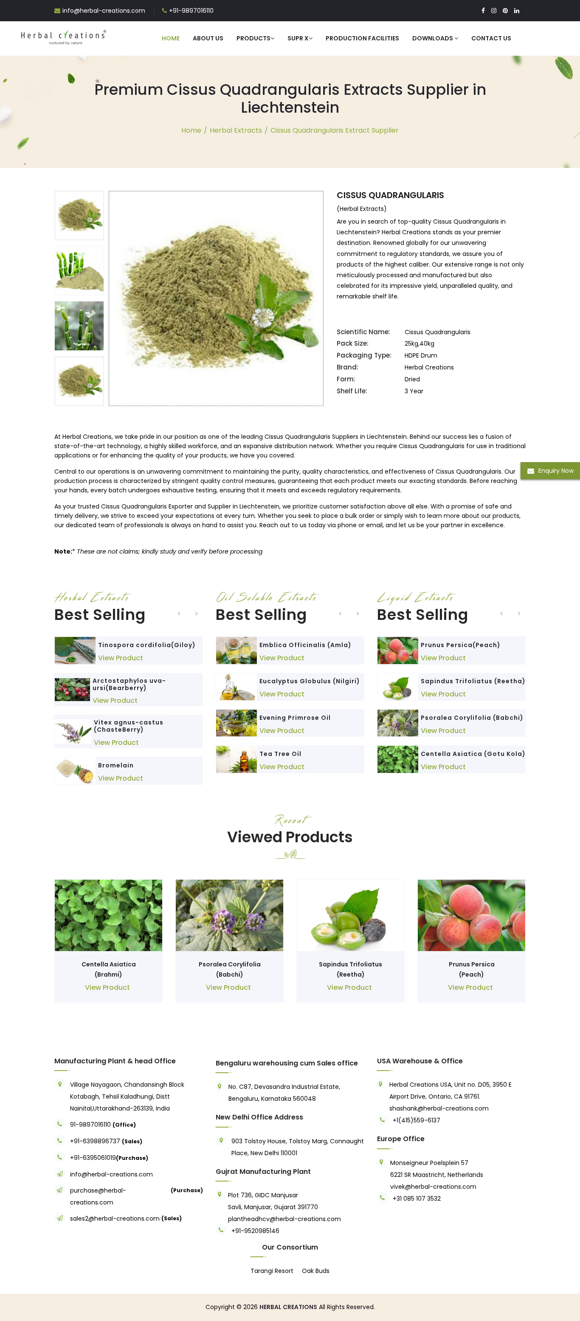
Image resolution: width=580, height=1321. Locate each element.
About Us (208, 38)
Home (171, 38)
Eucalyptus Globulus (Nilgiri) (309, 681)
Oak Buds (315, 1271)
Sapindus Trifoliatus (350, 964)
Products (253, 38)
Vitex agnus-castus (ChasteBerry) (128, 726)
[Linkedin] (516, 10)
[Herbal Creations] (63, 35)
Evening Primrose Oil (295, 717)
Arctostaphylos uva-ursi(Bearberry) (129, 684)
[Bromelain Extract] (75, 770)
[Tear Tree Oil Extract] (236, 759)
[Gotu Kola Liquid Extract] (398, 759)
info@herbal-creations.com (103, 10)
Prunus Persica (472, 964)
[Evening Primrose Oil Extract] (236, 723)
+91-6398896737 (95, 1141)
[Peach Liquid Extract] (398, 650)
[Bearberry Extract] (72, 690)
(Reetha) (351, 974)
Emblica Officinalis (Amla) (305, 645)
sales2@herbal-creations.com (115, 1218)
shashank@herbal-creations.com (439, 1108)
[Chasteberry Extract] (73, 731)
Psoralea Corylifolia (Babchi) (472, 717)
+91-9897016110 (191, 10)
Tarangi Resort (272, 1271)
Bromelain (116, 765)
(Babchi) (229, 974)
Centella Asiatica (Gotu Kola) (473, 754)
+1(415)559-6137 (416, 1120)
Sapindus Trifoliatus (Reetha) (473, 681)
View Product (120, 658)
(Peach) (471, 974)
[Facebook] (483, 10)
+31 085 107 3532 (417, 1198)
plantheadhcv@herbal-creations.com (284, 1219)
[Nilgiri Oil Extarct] (236, 687)
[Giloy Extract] (75, 650)
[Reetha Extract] (398, 687)
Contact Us (491, 38)
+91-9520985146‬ (255, 1231)
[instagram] (493, 10)
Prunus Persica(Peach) (461, 645)
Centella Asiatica (109, 964)
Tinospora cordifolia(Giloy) (147, 645)
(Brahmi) (108, 974)
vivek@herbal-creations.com (433, 1186)
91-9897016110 (91, 1124)
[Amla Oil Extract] (236, 650)
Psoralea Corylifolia (230, 964)
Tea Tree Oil (280, 754)
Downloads (433, 38)
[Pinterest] (505, 10)
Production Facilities (362, 38)
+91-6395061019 (93, 1157)
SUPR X (298, 38)
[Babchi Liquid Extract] (398, 723)
